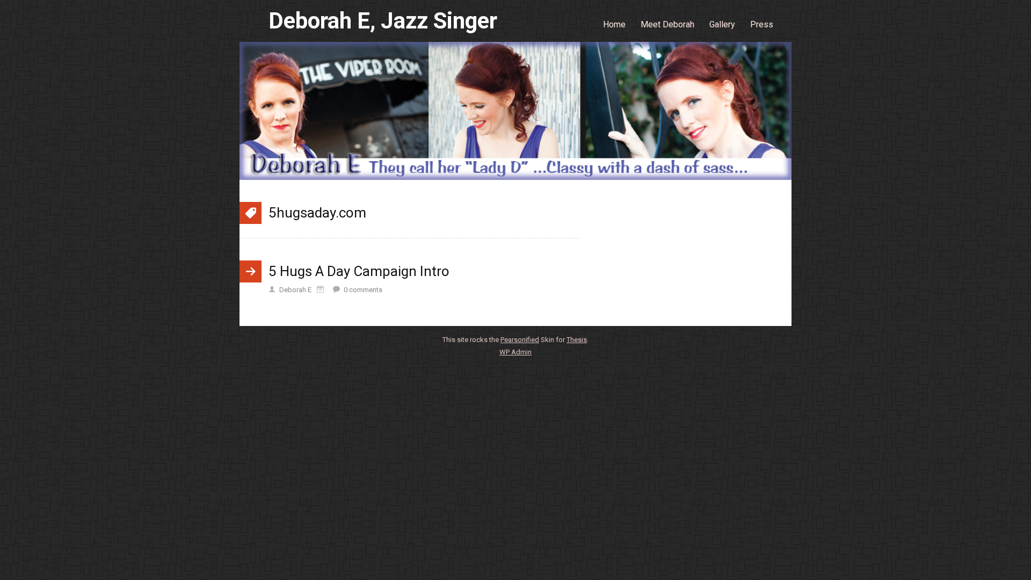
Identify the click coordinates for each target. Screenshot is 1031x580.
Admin (515, 352)
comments (363, 290)
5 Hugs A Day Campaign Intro (358, 271)
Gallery (722, 24)
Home (614, 24)
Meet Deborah (667, 24)
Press (761, 24)
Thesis (577, 340)
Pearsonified (519, 340)
